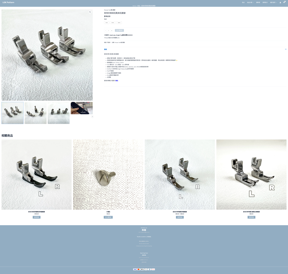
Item (105, 19)
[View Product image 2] (36, 113)
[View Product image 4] (82, 108)
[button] (253, 2)
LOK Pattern (8, 2)
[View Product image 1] (12, 113)
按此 (117, 80)
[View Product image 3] (59, 113)
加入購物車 (119, 30)
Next (92, 116)
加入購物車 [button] (108, 217)
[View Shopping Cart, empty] (284, 2)
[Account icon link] (280, 2)
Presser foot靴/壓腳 (109, 10)
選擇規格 (36, 217)
